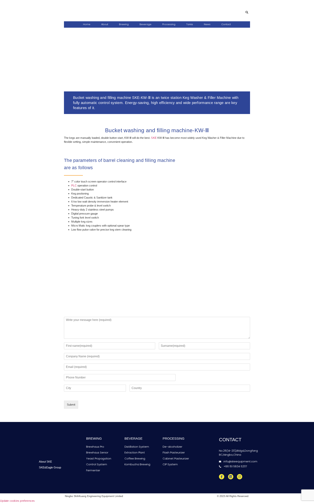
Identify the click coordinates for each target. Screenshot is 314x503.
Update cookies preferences (17, 500)
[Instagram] (239, 476)
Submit (71, 404)
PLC (74, 185)
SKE (153, 137)
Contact (226, 24)
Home (86, 24)
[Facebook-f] (221, 476)
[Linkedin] (230, 476)
